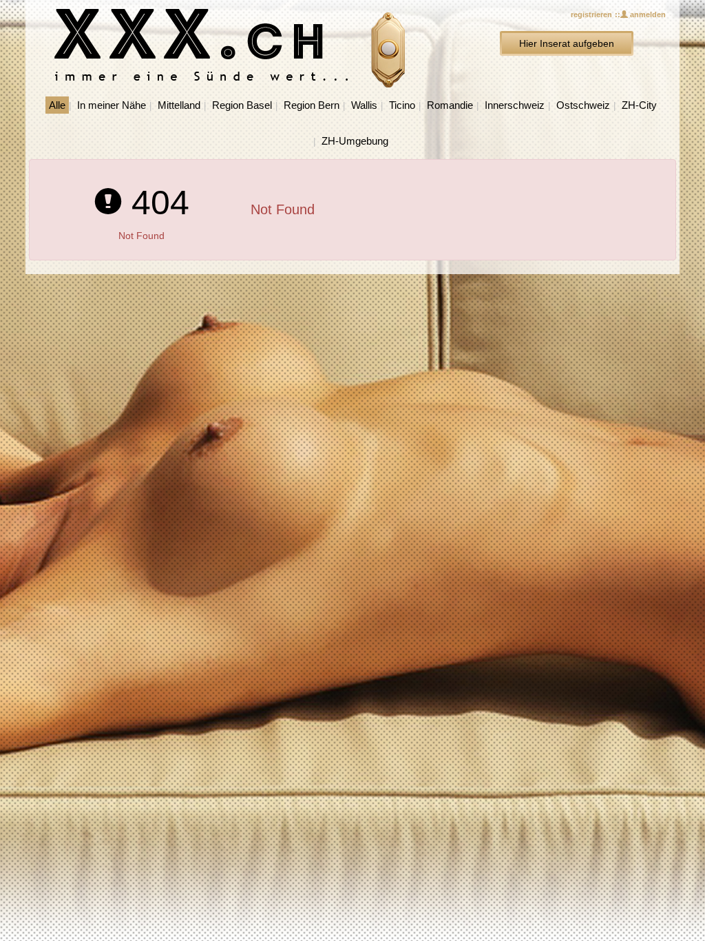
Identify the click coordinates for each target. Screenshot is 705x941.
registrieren (591, 14)
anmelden (647, 14)
